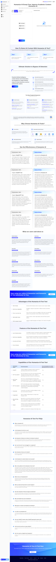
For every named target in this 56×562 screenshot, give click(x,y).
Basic (15, 10)
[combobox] (28, 11)
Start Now (51, 294)
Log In (54, 1)
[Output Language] (31, 11)
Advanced (21, 10)
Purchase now (46, 1)
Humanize (21, 40)
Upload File (22, 28)
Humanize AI (4, 1)
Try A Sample (22, 23)
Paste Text (22, 25)
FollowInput (16, 11)
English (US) (20, 11)
